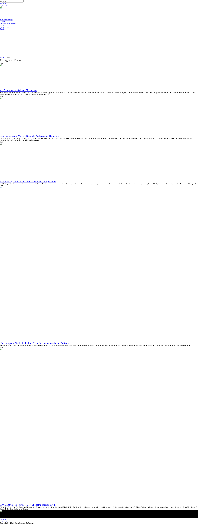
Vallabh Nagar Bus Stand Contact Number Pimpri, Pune (28, 181)
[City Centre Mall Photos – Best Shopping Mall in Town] (18, 426)
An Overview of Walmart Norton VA (18, 90)
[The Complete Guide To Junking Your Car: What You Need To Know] (18, 264)
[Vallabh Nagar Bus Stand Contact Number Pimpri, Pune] (18, 161)
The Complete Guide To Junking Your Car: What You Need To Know (34, 343)
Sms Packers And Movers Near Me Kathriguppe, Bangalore (30, 136)
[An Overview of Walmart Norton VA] (18, 76)
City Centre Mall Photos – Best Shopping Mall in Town (27, 504)
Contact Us (3, 521)
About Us (3, 519)
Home (2, 57)
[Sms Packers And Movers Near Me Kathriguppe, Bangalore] (18, 116)
